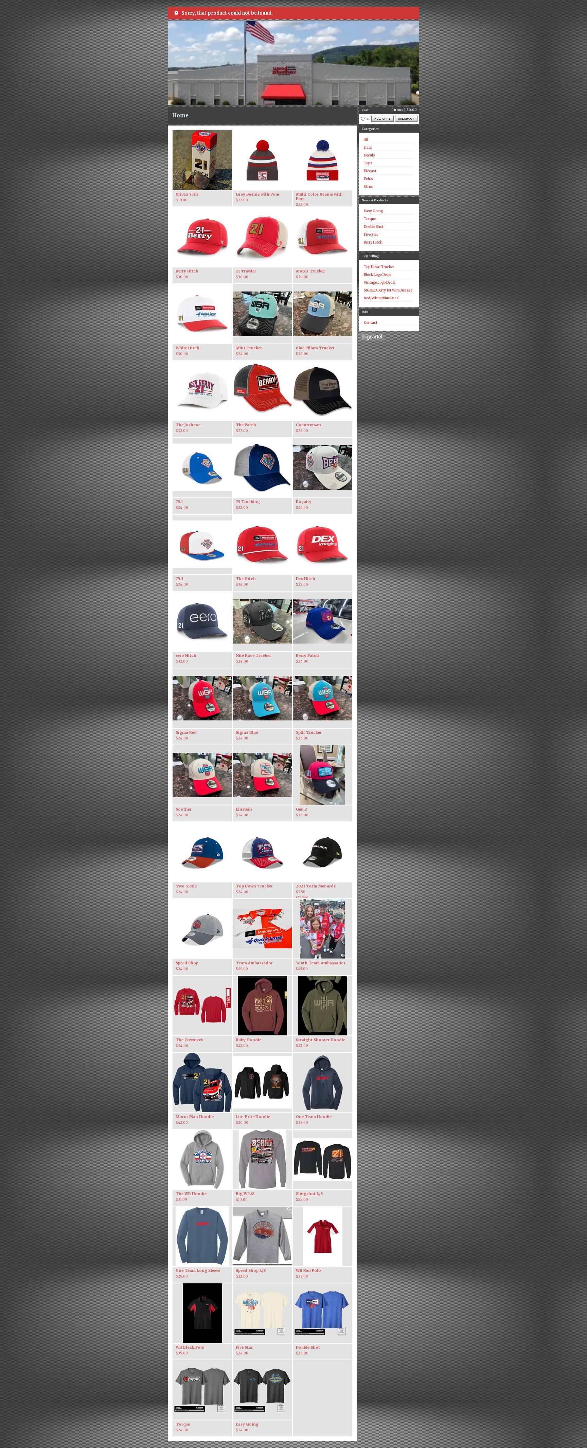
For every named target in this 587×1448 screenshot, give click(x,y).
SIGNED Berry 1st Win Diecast (388, 290)
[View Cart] (382, 119)
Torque (370, 219)
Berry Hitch (373, 242)
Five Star (371, 234)
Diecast (370, 171)
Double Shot (374, 226)
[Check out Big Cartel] (372, 337)
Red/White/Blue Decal (381, 298)
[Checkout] (406, 119)
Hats (368, 147)
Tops (368, 163)
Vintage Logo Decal (379, 282)
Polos (368, 179)
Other (368, 186)
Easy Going (373, 211)
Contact (370, 322)
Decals (369, 155)
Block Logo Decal (378, 274)
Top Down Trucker (379, 267)
